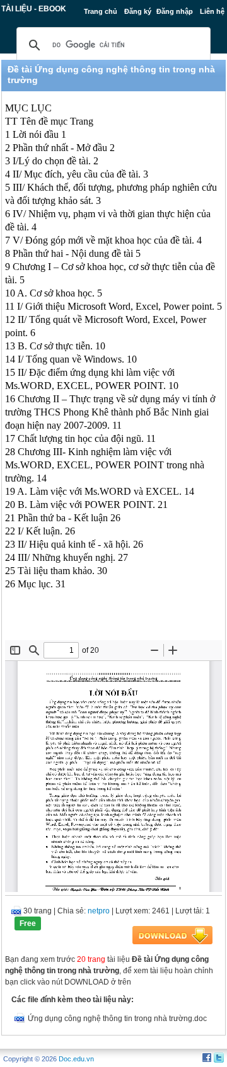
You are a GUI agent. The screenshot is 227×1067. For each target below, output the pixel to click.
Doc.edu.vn (76, 1059)
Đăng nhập (174, 11)
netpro (99, 910)
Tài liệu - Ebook (33, 8)
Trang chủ (100, 11)
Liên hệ (212, 11)
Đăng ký (137, 11)
